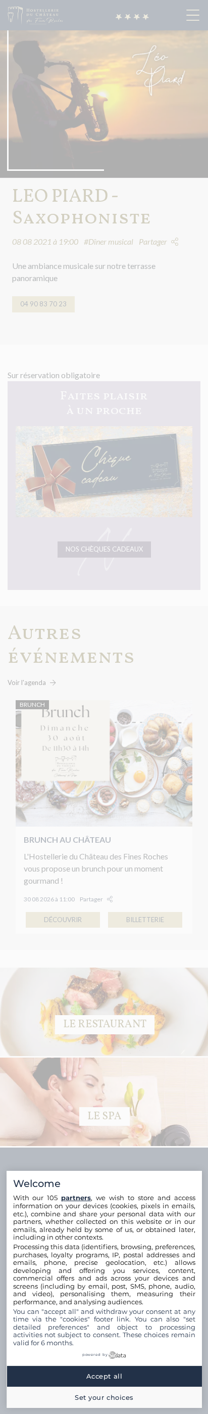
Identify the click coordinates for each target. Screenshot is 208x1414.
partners (76, 1198)
